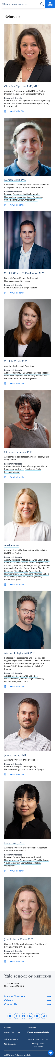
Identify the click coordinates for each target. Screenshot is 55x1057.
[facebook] (17, 1016)
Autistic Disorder (11, 676)
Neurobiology (10, 197)
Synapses (41, 769)
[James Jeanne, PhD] (27, 722)
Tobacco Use (41, 375)
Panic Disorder (35, 571)
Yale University (10, 1044)
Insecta (24, 769)
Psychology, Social (33, 469)
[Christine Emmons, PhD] (27, 419)
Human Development (30, 466)
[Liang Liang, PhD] (27, 810)
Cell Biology (23, 287)
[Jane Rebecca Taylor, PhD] (27, 906)
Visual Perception (34, 197)
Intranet (7, 1027)
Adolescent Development (27, 103)
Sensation (21, 197)
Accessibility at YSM (12, 1032)
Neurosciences (27, 860)
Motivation (19, 469)
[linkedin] (30, 1016)
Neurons (33, 287)
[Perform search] (42, 4)
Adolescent (9, 373)
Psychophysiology (12, 472)
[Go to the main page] (15, 4)
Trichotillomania (21, 571)
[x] (44, 1016)
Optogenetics (31, 200)
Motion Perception (31, 194)
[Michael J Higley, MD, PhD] (27, 620)
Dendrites (33, 676)
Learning (35, 565)
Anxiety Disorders (12, 560)
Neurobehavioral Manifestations (18, 574)
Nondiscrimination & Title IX (38, 1033)
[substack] (37, 1016)
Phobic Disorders (39, 568)
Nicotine (37, 373)
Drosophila (18, 194)
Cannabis (28, 373)
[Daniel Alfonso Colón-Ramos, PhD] (27, 240)
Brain (15, 287)
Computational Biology (14, 200)
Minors (38, 576)
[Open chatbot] (51, 1053)
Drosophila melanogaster (24, 766)
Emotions (35, 100)
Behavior (8, 100)
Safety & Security (11, 1039)
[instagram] (23, 1016)
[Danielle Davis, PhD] (27, 328)
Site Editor (32, 1027)
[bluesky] (10, 1016)
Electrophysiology (12, 678)
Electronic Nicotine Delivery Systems (20, 378)
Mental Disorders (20, 953)
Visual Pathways (41, 860)
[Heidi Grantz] (27, 512)
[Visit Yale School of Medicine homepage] (27, 976)
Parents (27, 568)
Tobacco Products (26, 375)
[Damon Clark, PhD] (27, 147)
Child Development (21, 100)
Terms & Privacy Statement (38, 1039)
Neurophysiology (11, 860)
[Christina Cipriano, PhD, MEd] (27, 53)
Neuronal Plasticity (34, 857)
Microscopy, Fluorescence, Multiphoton (24, 680)
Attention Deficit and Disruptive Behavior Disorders (26, 575)
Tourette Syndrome (21, 565)
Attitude (8, 466)
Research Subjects (12, 579)
